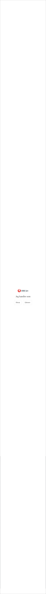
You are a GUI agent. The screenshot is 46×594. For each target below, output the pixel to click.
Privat (18, 302)
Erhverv (27, 302)
